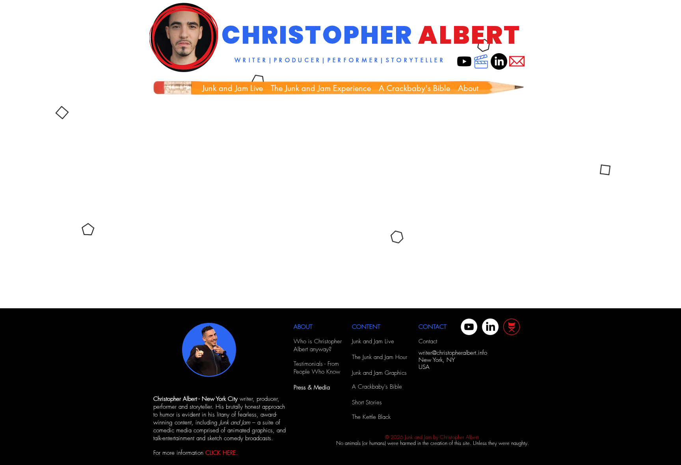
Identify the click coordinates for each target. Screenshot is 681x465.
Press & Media (312, 387)
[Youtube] (464, 61)
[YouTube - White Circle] (469, 327)
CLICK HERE (220, 453)
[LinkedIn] (499, 61)
